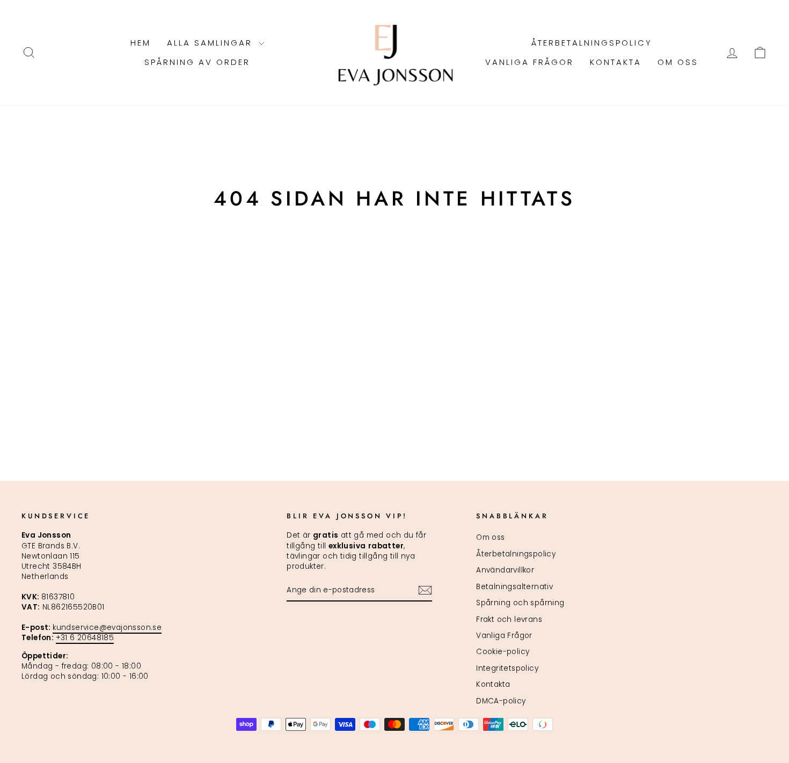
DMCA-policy (500, 701)
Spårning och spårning (520, 603)
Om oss (678, 62)
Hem (140, 42)
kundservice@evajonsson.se (107, 627)
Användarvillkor (505, 570)
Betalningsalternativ (514, 587)
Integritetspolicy (507, 668)
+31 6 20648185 (85, 638)
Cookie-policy (502, 652)
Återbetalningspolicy (591, 42)
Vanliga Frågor (529, 62)
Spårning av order (197, 62)
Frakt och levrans (509, 619)
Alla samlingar (211, 42)
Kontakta (615, 62)
